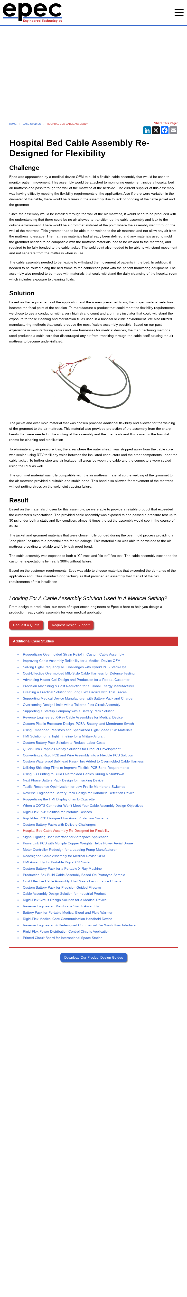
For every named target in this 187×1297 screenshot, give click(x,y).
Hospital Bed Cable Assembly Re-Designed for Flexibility (66, 831)
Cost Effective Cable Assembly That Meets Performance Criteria (72, 881)
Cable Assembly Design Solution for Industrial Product (64, 893)
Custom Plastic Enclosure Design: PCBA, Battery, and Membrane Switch (78, 724)
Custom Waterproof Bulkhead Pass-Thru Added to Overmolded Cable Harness (83, 761)
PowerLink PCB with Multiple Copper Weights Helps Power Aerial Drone (78, 843)
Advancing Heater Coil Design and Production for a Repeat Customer (76, 680)
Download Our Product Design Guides (93, 957)
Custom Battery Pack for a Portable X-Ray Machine (62, 868)
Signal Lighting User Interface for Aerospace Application (65, 837)
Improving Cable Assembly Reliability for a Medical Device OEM (72, 661)
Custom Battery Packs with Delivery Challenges (59, 824)
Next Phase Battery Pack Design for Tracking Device (63, 780)
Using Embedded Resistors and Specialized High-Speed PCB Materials (77, 730)
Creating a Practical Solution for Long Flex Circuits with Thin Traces (75, 692)
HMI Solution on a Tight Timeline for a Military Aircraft (63, 736)
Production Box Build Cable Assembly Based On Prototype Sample (74, 875)
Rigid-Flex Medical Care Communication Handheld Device (67, 919)
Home (13, 124)
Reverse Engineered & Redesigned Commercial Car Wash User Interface (79, 925)
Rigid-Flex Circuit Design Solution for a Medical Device (65, 900)
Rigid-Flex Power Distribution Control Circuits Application (66, 931)
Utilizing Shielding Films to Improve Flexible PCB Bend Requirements (76, 768)
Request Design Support (71, 625)
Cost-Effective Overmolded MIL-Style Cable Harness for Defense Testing (79, 673)
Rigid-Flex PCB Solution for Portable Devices (57, 812)
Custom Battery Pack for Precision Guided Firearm (62, 887)
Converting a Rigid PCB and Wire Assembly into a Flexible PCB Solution (78, 755)
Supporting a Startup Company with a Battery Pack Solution (68, 711)
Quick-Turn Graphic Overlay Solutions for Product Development (72, 749)
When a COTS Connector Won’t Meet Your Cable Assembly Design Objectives (83, 805)
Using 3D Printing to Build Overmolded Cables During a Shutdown (73, 774)
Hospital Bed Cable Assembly (67, 124)
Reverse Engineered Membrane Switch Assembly (61, 906)
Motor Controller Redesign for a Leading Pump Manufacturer (70, 849)
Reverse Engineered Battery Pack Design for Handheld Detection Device (79, 793)
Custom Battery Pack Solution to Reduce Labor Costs (64, 743)
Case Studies (32, 124)
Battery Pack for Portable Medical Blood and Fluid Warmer (67, 912)
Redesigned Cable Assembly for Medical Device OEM (64, 856)
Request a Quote (26, 625)
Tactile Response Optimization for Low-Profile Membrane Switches (74, 787)
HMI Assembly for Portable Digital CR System (58, 862)
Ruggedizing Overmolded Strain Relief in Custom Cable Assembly (73, 654)
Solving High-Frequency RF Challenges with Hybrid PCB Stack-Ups (74, 667)
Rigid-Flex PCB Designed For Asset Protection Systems (65, 818)
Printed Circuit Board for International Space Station (63, 938)
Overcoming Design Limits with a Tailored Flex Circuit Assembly (71, 705)
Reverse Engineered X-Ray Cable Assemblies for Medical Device (73, 717)
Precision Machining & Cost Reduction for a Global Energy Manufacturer (78, 686)
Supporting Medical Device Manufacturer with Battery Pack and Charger (78, 698)
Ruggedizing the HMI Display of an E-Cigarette (59, 799)
